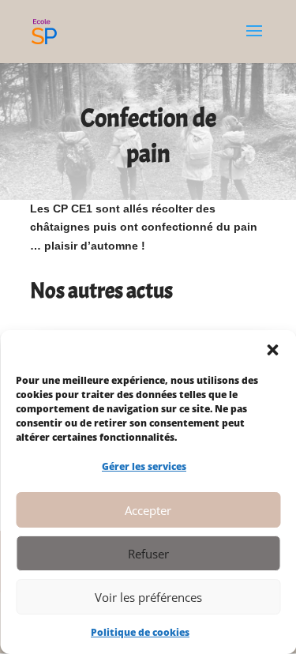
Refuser (148, 554)
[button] (272, 350)
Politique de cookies (140, 632)
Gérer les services (144, 466)
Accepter (148, 510)
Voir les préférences (148, 597)
